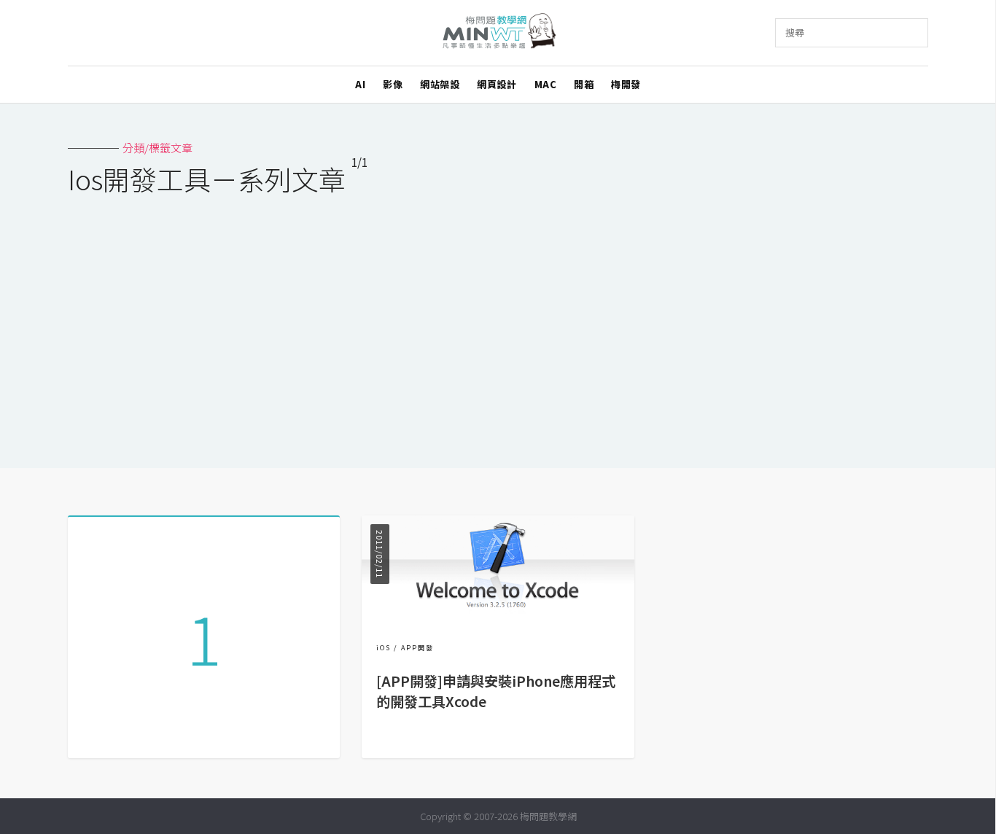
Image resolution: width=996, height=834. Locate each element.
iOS (383, 647)
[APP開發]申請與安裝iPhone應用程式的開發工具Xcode (495, 691)
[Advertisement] (498, 322)
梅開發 (626, 84)
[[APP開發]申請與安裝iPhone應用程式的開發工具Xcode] (498, 613)
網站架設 (439, 84)
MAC (545, 84)
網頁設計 (496, 84)
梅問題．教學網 (498, 33)
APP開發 (417, 647)
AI (360, 84)
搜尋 (794, 32)
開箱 (584, 84)
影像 (392, 84)
